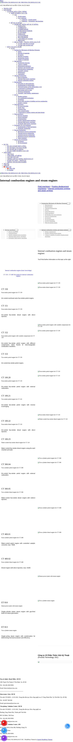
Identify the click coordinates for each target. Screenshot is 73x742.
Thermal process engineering (26, 133)
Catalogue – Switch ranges (28, 19)
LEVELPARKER (23, 35)
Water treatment (22, 138)
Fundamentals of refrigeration (26, 85)
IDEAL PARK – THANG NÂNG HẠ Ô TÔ (27, 42)
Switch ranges (22, 16)
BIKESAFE (21, 40)
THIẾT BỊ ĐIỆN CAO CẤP (19, 13)
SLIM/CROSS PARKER (25, 31)
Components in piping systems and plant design (31, 112)
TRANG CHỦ (8, 8)
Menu (1, 1)
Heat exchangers (22, 77)
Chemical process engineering (26, 135)
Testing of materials (23, 59)
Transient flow (22, 109)
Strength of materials (23, 53)
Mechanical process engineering (27, 131)
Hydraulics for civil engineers (22, 125)
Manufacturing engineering (25, 69)
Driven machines (22, 117)
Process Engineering (20, 130)
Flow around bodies (23, 111)
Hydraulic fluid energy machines (27, 123)
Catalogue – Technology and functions (32, 21)
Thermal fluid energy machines (26, 79)
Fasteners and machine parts (26, 67)
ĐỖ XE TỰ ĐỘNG (16, 23)
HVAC (16, 95)
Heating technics (22, 96)
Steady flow (21, 107)
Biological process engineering (26, 136)
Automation (21, 74)
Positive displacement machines (27, 120)
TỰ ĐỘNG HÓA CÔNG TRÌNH (17, 11)
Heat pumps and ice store (25, 90)
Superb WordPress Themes (44, 739)
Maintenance (21, 72)
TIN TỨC (6, 163)
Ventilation (21, 99)
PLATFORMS (22, 32)
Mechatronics (18, 61)
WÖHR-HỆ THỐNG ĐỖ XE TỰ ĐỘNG (26, 24)
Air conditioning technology (26, 98)
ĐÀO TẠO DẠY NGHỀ (14, 47)
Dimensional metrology (24, 66)
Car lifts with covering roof (25, 45)
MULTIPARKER (23, 37)
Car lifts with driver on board (26, 43)
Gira (15, 15)
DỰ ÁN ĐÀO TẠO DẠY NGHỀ (17, 147)
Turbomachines (22, 119)
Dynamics (21, 55)
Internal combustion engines (26, 80)
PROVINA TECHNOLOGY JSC (31, 2)
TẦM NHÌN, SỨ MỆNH (14, 155)
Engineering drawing (24, 63)
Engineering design (23, 58)
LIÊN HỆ (6, 165)
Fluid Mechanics (19, 104)
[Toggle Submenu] (68, 203)
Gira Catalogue (22, 18)
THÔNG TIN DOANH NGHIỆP (16, 162)
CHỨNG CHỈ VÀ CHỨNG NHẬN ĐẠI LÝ (20, 159)
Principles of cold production (26, 83)
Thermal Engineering (20, 75)
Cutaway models (22, 64)
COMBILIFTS (22, 27)
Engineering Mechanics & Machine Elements (27, 50)
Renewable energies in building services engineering (32, 101)
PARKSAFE (21, 34)
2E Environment (22, 143)
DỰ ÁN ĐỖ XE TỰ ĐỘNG (15, 149)
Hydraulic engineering (24, 128)
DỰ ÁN (6, 144)
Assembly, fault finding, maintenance (28, 93)
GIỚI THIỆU (7, 152)
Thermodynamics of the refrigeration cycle (30, 87)
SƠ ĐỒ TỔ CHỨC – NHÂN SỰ (16, 160)
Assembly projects (23, 71)
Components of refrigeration (26, 88)
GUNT (13, 48)
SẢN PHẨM (7, 10)
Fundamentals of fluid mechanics (27, 127)
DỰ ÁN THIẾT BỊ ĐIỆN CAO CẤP (18, 151)
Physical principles (23, 106)
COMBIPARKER (23, 29)
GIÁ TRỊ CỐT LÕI (12, 157)
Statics (19, 51)
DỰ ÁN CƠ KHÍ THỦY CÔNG (16, 146)
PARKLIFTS (21, 26)
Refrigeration (18, 82)
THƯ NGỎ (10, 154)
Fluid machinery (18, 114)
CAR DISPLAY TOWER (25, 39)
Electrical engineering (24, 91)
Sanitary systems (22, 103)
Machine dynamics (23, 56)
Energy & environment (20, 139)
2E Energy (21, 141)
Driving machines (23, 115)
